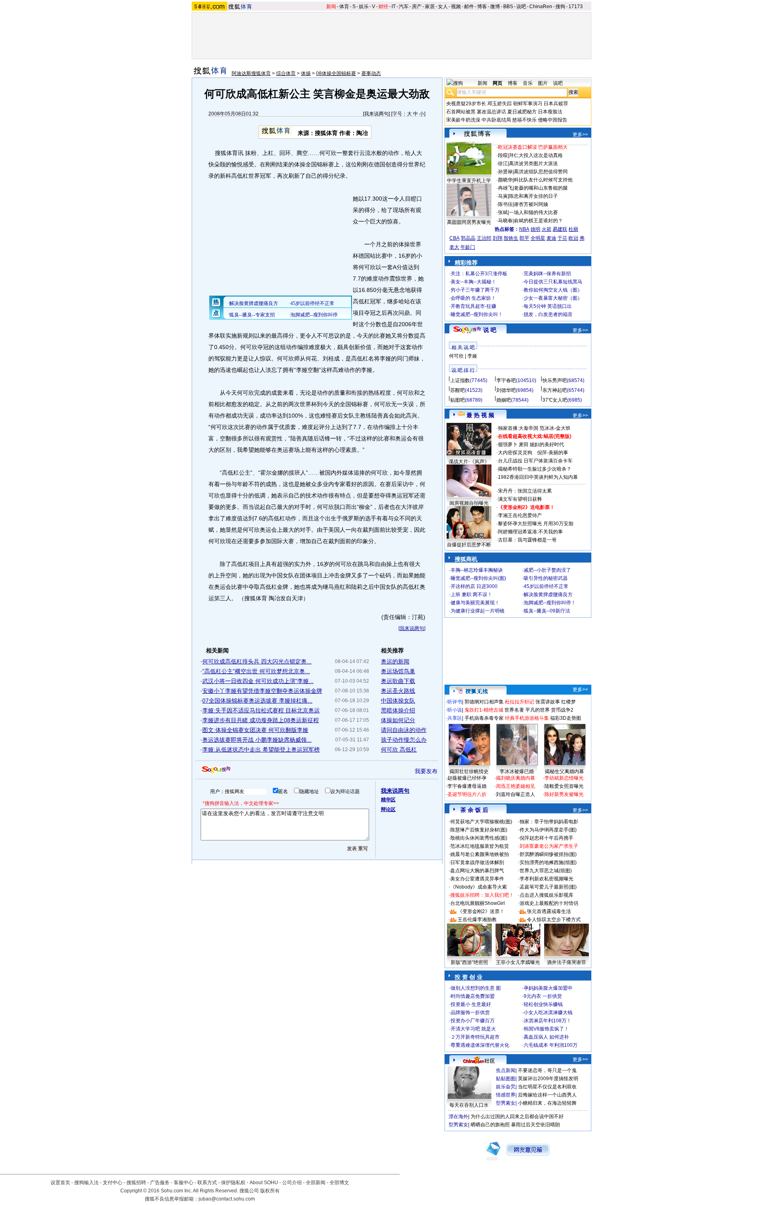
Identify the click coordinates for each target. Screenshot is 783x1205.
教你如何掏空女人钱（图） (553, 290)
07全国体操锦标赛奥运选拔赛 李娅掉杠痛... (257, 700)
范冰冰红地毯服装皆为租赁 (479, 846)
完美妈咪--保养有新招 (547, 273)
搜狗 (560, 6)
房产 (417, 6)
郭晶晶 (468, 238)
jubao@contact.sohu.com (227, 1199)
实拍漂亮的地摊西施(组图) (548, 862)
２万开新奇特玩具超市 (475, 1037)
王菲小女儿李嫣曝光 (518, 962)
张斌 (503, 212)
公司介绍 (292, 1182)
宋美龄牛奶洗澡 (463, 120)
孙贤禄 (505, 172)
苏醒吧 (457, 390)
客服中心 (183, 1182)
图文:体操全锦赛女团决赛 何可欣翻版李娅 (255, 730)
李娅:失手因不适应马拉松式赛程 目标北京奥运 (261, 710)
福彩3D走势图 (565, 718)
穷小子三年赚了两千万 (475, 290)
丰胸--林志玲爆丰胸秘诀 (477, 570)
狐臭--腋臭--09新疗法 (547, 611)
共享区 (454, 718)
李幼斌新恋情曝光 (564, 778)
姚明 (535, 229)
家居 (430, 6)
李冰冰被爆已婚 (517, 771)
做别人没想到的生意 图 (476, 988)
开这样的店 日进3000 (474, 586)
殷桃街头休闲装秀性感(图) (478, 838)
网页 (497, 83)
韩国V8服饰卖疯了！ (546, 1029)
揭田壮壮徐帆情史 (469, 771)
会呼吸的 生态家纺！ (473, 298)
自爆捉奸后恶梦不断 (469, 545)
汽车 (404, 6)
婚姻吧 (503, 400)
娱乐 (364, 6)
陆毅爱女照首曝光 (564, 786)
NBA (524, 229)
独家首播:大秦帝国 (518, 428)
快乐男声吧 (554, 380)
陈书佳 (505, 204)
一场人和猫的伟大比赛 (533, 212)
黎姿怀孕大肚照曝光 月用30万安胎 (535, 523)
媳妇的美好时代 (547, 444)
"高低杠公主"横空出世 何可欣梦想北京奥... (256, 671)
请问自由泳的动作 (404, 730)
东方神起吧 (554, 390)
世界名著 (514, 710)
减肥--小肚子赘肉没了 (547, 570)
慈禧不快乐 (524, 120)
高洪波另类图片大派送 (533, 163)
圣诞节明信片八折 (467, 794)
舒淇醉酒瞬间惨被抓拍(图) (548, 854)
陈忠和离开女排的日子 (533, 196)
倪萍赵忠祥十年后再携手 (546, 838)
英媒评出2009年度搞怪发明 (548, 1078)
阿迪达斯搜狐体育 (251, 73)
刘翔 (497, 238)
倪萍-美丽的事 (552, 452)
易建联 (560, 229)
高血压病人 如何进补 (546, 1037)
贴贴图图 (505, 1078)
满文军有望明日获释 (520, 499)
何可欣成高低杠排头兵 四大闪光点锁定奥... (257, 661)
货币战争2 (562, 710)
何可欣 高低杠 (399, 749)
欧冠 (573, 238)
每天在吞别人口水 (469, 1105)
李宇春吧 (506, 380)
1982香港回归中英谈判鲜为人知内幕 (538, 477)
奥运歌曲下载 (398, 681)
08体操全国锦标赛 (336, 73)
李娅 (472, 356)
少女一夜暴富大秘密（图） (553, 298)
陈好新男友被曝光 (564, 794)
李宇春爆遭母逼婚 (467, 786)
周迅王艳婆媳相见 (515, 786)
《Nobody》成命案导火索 (478, 887)
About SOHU (264, 1182)
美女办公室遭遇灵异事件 (477, 879)
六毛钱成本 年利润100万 (550, 1045)
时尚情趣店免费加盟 (473, 996)
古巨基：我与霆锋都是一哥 (527, 540)
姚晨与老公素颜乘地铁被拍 (479, 854)
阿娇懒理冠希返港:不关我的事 (530, 532)
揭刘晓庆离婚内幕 (515, 778)
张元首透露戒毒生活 (549, 911)
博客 (482, 6)
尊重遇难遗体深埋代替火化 (480, 1045)
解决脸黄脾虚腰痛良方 (548, 594)
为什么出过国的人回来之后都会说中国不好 (517, 1116)
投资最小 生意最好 (471, 1004)
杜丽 (573, 229)
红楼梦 (568, 702)
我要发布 (426, 771)
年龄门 (467, 247)
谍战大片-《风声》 (469, 461)
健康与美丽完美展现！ (475, 603)
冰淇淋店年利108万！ (547, 1021)
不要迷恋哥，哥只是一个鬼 (547, 1070)
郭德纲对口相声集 (484, 702)
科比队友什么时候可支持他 (543, 180)
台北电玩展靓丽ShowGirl (477, 903)
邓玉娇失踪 (499, 103)
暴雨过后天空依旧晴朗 (535, 1125)
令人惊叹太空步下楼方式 (554, 919)
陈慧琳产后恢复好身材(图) (478, 830)
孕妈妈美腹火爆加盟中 (548, 988)
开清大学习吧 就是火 (473, 1029)
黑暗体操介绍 (398, 710)
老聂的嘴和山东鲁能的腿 (541, 188)
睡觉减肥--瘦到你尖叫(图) (478, 578)
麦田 (524, 444)
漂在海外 (458, 1116)
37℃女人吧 (554, 400)
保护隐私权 (233, 1182)
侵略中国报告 (552, 120)
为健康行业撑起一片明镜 (477, 611)
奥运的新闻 (395, 661)
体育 (344, 6)
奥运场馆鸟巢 (398, 671)
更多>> (580, 134)
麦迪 (551, 238)
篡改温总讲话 (491, 112)
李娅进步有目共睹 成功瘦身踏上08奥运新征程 (260, 720)
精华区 (388, 800)
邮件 (469, 6)
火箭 (546, 229)
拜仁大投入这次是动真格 (536, 155)
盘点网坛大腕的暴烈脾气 (477, 870)
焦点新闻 (505, 1070)
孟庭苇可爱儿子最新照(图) (548, 887)
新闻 (331, 6)
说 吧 (489, 330)
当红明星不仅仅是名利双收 (547, 1087)
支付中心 (112, 1182)
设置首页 (60, 1182)
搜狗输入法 (86, 1182)
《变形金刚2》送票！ (481, 911)
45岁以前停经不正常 (546, 586)
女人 (443, 6)
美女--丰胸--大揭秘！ (473, 282)
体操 (306, 73)
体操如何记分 (398, 720)
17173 (575, 6)
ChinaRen (540, 6)
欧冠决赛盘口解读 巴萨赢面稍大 (533, 147)
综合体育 (286, 73)
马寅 (503, 196)
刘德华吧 (506, 390)
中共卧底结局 (496, 120)
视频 (456, 6)
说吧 (521, 6)
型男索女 (505, 1103)
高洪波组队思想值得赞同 (541, 172)
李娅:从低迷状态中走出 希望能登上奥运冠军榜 (261, 749)
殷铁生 (511, 238)
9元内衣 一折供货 (543, 996)
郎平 (524, 238)
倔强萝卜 (508, 444)
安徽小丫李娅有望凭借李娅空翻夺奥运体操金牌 (262, 691)
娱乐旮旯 (505, 1087)
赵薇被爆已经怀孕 (467, 778)
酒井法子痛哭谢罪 (566, 962)
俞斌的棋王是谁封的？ (538, 220)
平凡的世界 (537, 710)
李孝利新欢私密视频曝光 (546, 879)
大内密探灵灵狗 (515, 452)
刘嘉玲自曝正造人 (515, 794)
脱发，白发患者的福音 (548, 314)
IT (394, 6)
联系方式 (207, 1182)
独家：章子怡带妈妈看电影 (549, 822)
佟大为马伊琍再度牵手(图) (548, 830)
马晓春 (505, 220)
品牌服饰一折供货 (470, 1012)
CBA (454, 238)
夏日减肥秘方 (522, 112)
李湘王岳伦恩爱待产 (520, 515)
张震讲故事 (547, 702)
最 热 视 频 (480, 415)
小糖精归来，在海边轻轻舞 (547, 1103)
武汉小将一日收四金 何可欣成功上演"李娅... (258, 681)
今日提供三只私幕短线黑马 (553, 282)
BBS (508, 6)
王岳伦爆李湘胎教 (477, 919)
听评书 (454, 702)
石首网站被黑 (461, 112)
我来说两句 (376, 114)
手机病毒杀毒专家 (484, 718)
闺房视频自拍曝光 (469, 503)
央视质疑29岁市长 (466, 103)
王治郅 (484, 238)
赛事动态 (371, 73)
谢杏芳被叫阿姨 (531, 204)
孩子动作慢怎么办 (404, 739)
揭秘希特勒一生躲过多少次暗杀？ (534, 469)
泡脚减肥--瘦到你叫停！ (550, 603)
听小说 (454, 710)
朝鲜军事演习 (527, 103)
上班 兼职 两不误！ (471, 594)
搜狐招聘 (136, 1182)
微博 (495, 6)
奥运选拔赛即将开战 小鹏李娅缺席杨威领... (257, 739)
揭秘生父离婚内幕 (564, 771)
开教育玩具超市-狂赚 (473, 306)
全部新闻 (315, 1182)
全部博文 (339, 1182)
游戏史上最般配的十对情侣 (549, 903)
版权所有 (270, 1191)
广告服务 (160, 1182)
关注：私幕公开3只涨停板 (479, 273)
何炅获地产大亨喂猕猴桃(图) (481, 822)
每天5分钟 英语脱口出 (548, 306)
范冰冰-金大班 (555, 428)
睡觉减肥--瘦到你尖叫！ (477, 314)
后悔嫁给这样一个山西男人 (547, 1095)
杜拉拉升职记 (519, 702)
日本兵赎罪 (556, 103)
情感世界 (505, 1095)
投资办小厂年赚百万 (473, 1021)
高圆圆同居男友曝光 (469, 222)
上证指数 (460, 380)
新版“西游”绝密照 (469, 962)
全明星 (538, 238)
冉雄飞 (505, 188)
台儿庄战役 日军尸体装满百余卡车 (535, 461)
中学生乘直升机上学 (469, 181)
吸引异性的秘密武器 (546, 578)
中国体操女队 (398, 700)
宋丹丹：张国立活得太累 (525, 491)
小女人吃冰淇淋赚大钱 (548, 1012)
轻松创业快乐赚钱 (543, 1004)
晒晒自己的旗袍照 (490, 1125)
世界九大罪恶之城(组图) (546, 870)
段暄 (503, 155)
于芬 (562, 238)
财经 (383, 6)
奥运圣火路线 (398, 691)
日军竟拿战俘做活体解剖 (477, 862)
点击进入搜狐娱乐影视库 (546, 895)
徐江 (503, 163)
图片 (543, 83)
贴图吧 (457, 400)
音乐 (528, 83)
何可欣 (456, 356)
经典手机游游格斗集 (527, 718)
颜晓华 (505, 180)
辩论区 (388, 809)
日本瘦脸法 (550, 112)
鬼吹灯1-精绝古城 (483, 710)
